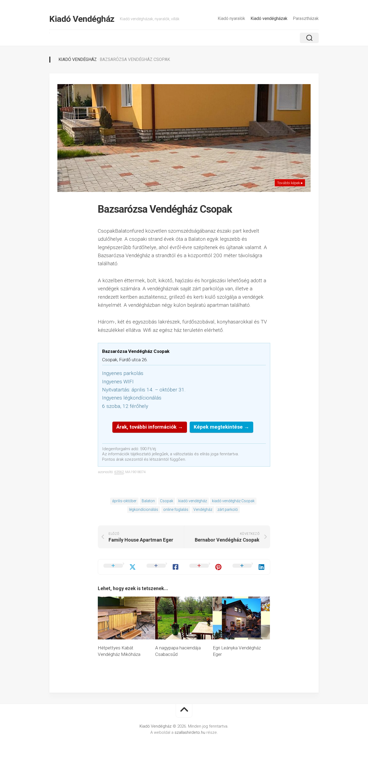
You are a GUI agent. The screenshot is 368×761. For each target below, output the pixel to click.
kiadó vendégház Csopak (233, 501)
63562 (119, 472)
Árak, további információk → (149, 427)
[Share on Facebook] (162, 566)
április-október (124, 501)
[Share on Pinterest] (205, 566)
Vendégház (202, 509)
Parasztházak (306, 18)
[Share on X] (119, 566)
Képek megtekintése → (221, 427)
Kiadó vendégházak (269, 18)
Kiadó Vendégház (81, 19)
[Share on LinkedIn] (248, 566)
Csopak (166, 501)
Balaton (148, 501)
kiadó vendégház (192, 501)
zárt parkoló (227, 509)
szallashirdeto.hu (190, 732)
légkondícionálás (143, 509)
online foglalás (175, 509)
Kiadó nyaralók (231, 18)
